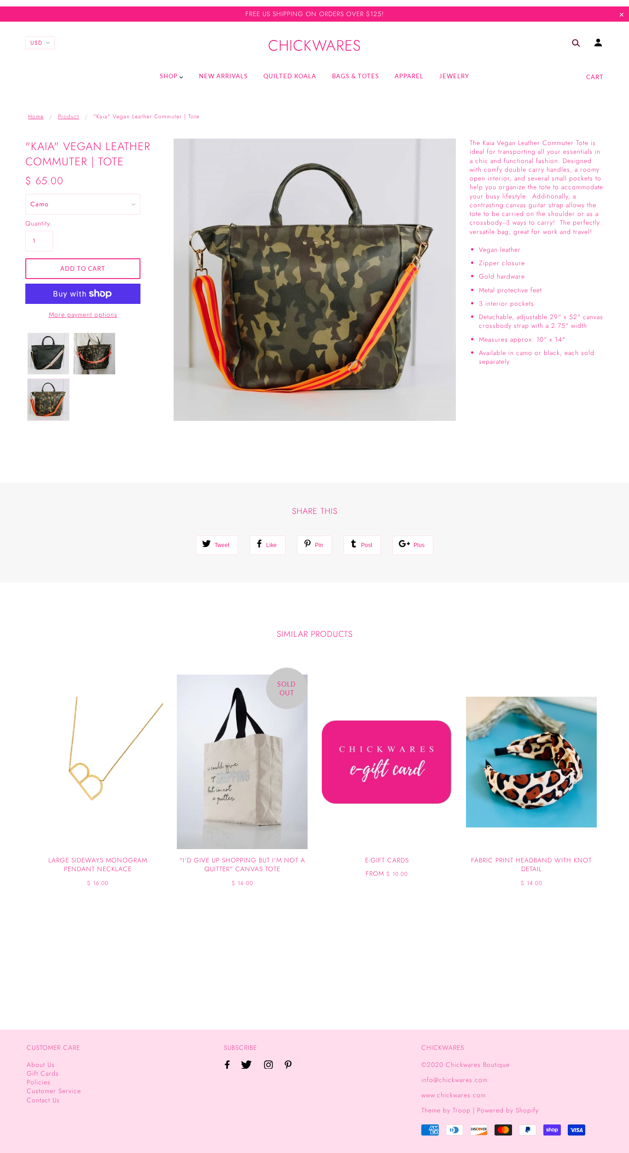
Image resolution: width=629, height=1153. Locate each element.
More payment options (83, 314)
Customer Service (54, 1090)
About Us (41, 1064)
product (68, 116)
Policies (39, 1082)
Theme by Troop (446, 1110)
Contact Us (43, 1100)
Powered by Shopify (508, 1110)
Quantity (37, 223)
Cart (595, 77)
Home (36, 116)
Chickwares (314, 45)
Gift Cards (43, 1073)
